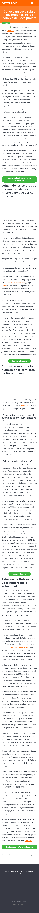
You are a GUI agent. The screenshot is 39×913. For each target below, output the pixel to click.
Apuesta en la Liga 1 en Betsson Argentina (19, 179)
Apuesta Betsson (20, 574)
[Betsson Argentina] (9, 3)
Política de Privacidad (19, 904)
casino (4, 285)
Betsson (24, 405)
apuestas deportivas (16, 282)
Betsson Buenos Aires (25, 855)
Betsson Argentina (14, 855)
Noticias (6, 23)
